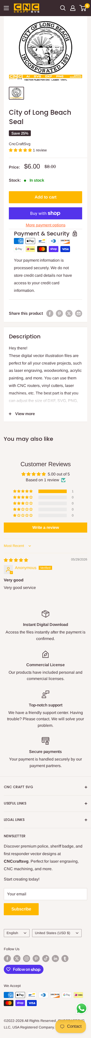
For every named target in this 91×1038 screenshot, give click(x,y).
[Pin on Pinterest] (59, 313)
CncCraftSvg (19, 144)
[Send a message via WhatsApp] (81, 1008)
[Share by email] (78, 313)
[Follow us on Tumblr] (65, 958)
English (12, 933)
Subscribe (21, 909)
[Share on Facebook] (49, 313)
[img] (16, 560)
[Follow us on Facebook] (7, 958)
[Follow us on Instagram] (26, 958)
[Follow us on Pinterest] (36, 958)
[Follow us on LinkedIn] (55, 958)
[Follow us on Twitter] (16, 958)
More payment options (45, 225)
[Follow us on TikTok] (45, 958)
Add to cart (45, 197)
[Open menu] (6, 8)
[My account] (72, 8)
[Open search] (63, 8)
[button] (21, 150)
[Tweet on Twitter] (69, 313)
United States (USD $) (52, 933)
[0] (83, 8)
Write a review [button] (45, 527)
